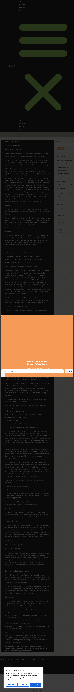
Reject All (24, 684)
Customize (11, 684)
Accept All (35, 684)
